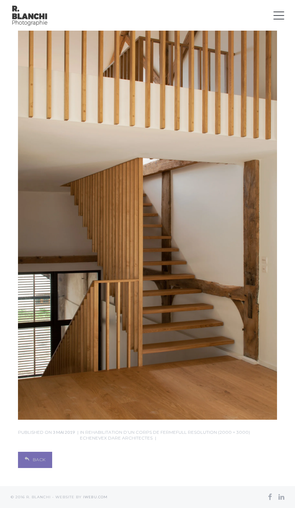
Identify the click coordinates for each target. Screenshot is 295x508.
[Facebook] (270, 496)
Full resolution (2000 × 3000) (213, 432)
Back (39, 459)
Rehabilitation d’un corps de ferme (128, 435)
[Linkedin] (281, 496)
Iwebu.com (95, 497)
